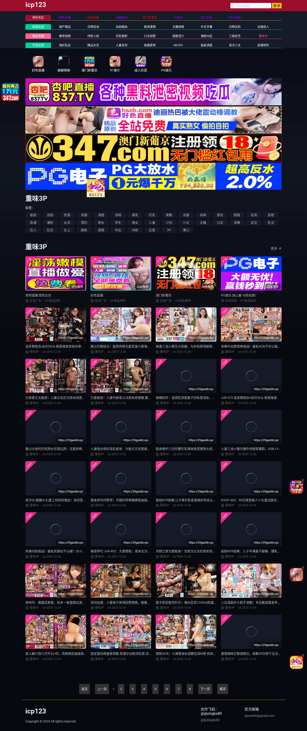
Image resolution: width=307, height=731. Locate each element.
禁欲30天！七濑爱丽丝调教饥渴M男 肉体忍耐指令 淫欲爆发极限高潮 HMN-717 (211, 653)
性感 (67, 215)
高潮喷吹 (263, 45)
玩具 (254, 215)
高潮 (33, 222)
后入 (33, 230)
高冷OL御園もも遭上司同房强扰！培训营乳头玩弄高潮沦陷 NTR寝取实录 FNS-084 (82, 500)
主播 (203, 222)
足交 (254, 222)
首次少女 (235, 45)
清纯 (118, 215)
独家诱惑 (206, 45)
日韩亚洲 (93, 26)
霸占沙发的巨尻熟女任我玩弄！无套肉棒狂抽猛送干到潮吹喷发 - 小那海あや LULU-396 (85, 449)
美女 (135, 222)
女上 (67, 230)
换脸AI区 (206, 36)
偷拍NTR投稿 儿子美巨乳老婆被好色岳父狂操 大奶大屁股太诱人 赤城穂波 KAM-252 (214, 500)
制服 (237, 215)
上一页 (102, 689)
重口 (186, 230)
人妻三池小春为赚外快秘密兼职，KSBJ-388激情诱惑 (258, 449)
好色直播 (97, 295)
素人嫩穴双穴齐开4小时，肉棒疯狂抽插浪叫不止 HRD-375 (66, 653)
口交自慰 (150, 36)
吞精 (101, 230)
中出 (118, 230)
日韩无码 (235, 26)
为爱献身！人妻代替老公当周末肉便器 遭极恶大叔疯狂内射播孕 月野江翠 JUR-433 (148, 397)
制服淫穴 (178, 36)
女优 (67, 222)
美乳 (135, 215)
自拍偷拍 (121, 26)
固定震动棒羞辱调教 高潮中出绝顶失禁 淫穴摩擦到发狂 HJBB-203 (136, 653)
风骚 (84, 215)
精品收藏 (38, 36)
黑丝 (220, 215)
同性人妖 (93, 36)
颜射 (84, 230)
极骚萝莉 (150, 45)
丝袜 (203, 215)
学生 (118, 222)
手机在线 (38, 45)
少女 (186, 222)
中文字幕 (206, 26)
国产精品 (65, 26)
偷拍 (33, 215)
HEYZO (178, 45)
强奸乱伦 (65, 45)
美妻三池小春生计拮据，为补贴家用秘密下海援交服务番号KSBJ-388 (203, 346)
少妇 (169, 222)
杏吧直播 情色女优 (38, 295)
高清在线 (38, 26)
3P (169, 230)
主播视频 (178, 26)
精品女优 (93, 45)
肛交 (50, 230)
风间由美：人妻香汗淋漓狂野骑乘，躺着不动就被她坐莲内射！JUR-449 (141, 602)
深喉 (237, 222)
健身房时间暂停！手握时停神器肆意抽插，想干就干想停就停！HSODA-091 (143, 500)
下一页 (205, 689)
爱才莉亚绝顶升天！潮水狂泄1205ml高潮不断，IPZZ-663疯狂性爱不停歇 (207, 602)
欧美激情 (150, 26)
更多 (274, 248)
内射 (135, 230)
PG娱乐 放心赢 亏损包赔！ (239, 295)
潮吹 (50, 222)
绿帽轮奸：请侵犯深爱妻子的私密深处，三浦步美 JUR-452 (197, 397)
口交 (220, 222)
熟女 (101, 222)
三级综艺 (235, 36)
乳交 (271, 222)
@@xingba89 (210, 720)
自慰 (271, 215)
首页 (84, 689)
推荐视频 (65, 36)
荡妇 (84, 222)
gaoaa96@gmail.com (260, 715)
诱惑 (101, 215)
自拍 (50, 215)
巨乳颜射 (121, 36)
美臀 (169, 215)
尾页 (223, 689)
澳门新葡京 (163, 295)
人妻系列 (121, 45)
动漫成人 (263, 26)
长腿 (186, 215)
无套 (152, 230)
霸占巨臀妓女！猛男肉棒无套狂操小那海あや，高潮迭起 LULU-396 (137, 346)
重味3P (263, 36)
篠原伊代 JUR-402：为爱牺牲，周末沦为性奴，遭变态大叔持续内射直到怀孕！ (146, 551)
